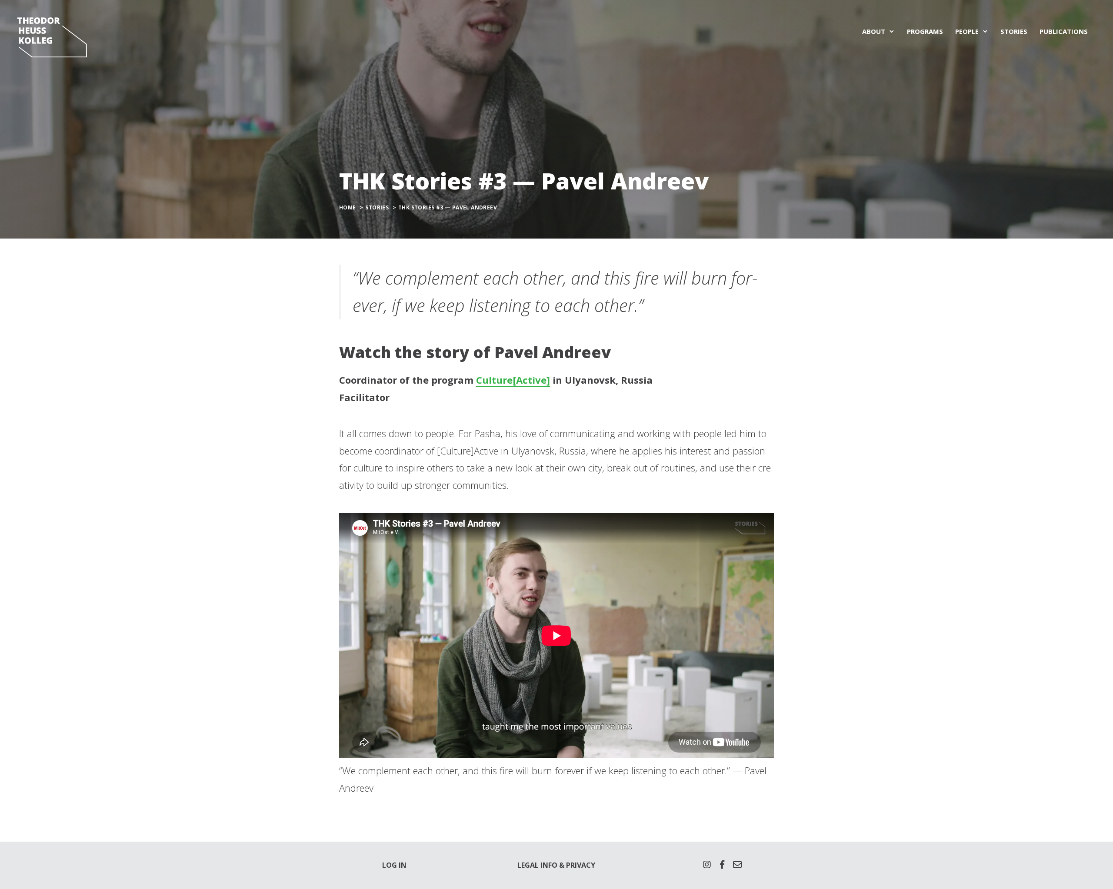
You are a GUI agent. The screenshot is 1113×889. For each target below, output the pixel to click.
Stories (1013, 31)
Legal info (537, 865)
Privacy (580, 865)
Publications (1064, 31)
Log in (394, 865)
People (967, 31)
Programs (925, 31)
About (873, 31)
